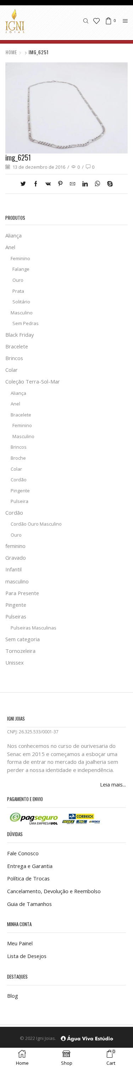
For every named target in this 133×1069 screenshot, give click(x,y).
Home (11, 52)
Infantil (13, 569)
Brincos (14, 358)
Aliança (13, 235)
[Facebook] (35, 184)
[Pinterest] (60, 184)
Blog (12, 995)
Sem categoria (22, 639)
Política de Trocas (28, 878)
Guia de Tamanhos (29, 903)
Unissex (14, 662)
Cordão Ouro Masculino (36, 524)
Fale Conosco (23, 853)
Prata (18, 291)
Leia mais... (113, 784)
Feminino (20, 258)
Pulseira (19, 501)
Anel (10, 247)
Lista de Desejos (26, 955)
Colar (11, 369)
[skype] (108, 184)
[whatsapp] (97, 184)
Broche (18, 458)
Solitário (21, 301)
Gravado (15, 557)
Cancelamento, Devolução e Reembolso (54, 891)
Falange (20, 269)
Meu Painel (20, 943)
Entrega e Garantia (29, 865)
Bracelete (16, 346)
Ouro (17, 280)
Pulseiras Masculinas (33, 628)
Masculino (22, 312)
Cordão (19, 479)
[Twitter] (25, 184)
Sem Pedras (25, 323)
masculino (17, 581)
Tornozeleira (20, 650)
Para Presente (22, 593)
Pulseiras (15, 616)
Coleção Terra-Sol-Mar (32, 381)
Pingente (20, 490)
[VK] (48, 184)
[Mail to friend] (72, 184)
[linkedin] (85, 184)
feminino (15, 545)
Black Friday (19, 334)
